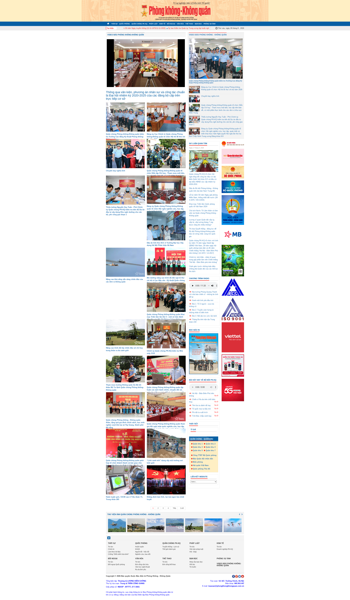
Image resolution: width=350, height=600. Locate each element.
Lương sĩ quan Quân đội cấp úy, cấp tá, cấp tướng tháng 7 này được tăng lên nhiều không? (202, 222)
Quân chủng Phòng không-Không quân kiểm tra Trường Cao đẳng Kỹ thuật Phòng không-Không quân (125, 136)
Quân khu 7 (210, 450)
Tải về (216, 395)
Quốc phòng (124, 24)
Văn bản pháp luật (196, 549)
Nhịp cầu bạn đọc (196, 562)
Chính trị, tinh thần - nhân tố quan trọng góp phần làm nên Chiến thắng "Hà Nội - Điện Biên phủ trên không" (203, 259)
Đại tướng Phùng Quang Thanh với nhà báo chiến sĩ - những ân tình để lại (203, 294)
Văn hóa (180, 24)
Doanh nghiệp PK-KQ (225, 549)
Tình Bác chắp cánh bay (202, 416)
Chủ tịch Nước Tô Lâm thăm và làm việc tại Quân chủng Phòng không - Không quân (203, 213)
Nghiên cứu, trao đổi (142, 554)
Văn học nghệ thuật (142, 567)
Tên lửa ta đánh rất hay (201, 405)
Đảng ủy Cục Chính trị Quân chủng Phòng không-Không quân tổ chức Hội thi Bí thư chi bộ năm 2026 (166, 136)
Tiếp (174, 508)
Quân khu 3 (198, 447)
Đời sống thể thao (169, 564)
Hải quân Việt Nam (201, 465)
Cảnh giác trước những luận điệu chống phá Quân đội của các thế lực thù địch (203, 268)
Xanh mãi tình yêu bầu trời (202, 300)
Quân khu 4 (210, 447)
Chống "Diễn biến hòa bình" (118, 554)
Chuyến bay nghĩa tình (115, 171)
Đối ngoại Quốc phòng (116, 564)
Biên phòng (198, 462)
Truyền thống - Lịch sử (170, 547)
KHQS (137, 549)
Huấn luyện (139, 547)
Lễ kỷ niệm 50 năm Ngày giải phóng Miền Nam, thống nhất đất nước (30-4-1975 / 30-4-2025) (203, 197)
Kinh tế (162, 24)
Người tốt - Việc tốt (142, 552)
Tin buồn (192, 567)
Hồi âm (192, 564)
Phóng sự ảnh (209, 24)
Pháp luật (153, 24)
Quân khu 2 (210, 444)
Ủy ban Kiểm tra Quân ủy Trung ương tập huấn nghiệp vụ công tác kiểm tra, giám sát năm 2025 (191, 28)
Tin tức (110, 547)
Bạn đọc (198, 24)
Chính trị (111, 549)
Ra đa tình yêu (140, 569)
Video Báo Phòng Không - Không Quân (208, 35)
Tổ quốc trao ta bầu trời (201, 409)
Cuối (182, 508)
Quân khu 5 (198, 450)
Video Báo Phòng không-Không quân (125, 35)
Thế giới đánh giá (169, 549)
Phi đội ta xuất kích (200, 412)
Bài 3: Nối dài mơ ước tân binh (204, 316)
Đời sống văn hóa (141, 564)
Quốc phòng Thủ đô (201, 469)
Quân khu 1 (198, 444)
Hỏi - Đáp (193, 552)
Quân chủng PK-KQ (139, 24)
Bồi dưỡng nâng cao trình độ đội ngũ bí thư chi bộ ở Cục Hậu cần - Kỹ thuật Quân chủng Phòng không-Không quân (166, 280)
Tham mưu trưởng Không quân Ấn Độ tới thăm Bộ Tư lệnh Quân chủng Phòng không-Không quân (125, 387)
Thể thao (189, 24)
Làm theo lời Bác (114, 552)
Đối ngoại (171, 24)
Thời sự (114, 24)
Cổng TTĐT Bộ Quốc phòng (204, 455)
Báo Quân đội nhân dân (203, 459)
